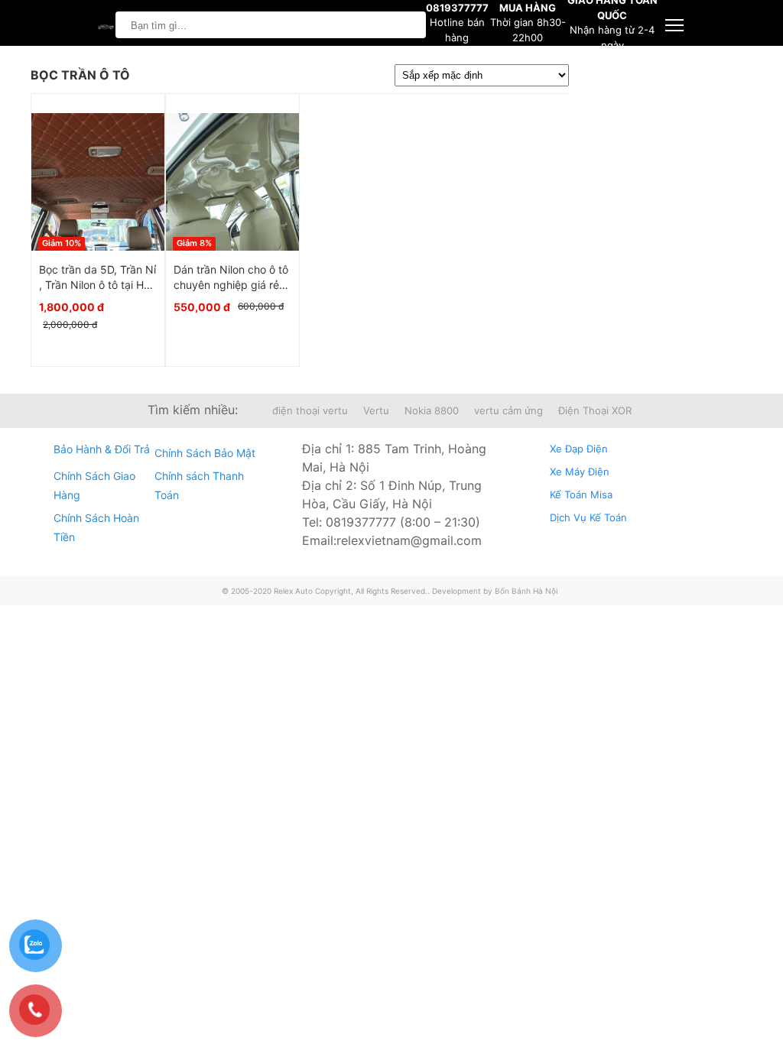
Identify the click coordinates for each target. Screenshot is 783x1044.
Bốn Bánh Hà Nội (526, 590)
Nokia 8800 (431, 410)
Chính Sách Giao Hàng (94, 485)
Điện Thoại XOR (595, 410)
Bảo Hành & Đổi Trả (102, 449)
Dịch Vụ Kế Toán (588, 517)
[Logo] (103, 25)
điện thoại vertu (310, 410)
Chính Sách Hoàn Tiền (96, 527)
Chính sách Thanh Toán (199, 485)
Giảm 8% (194, 243)
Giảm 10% (61, 243)
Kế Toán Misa (581, 494)
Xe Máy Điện (579, 471)
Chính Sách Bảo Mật (204, 452)
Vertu (376, 410)
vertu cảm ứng (508, 410)
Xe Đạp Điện (579, 449)
